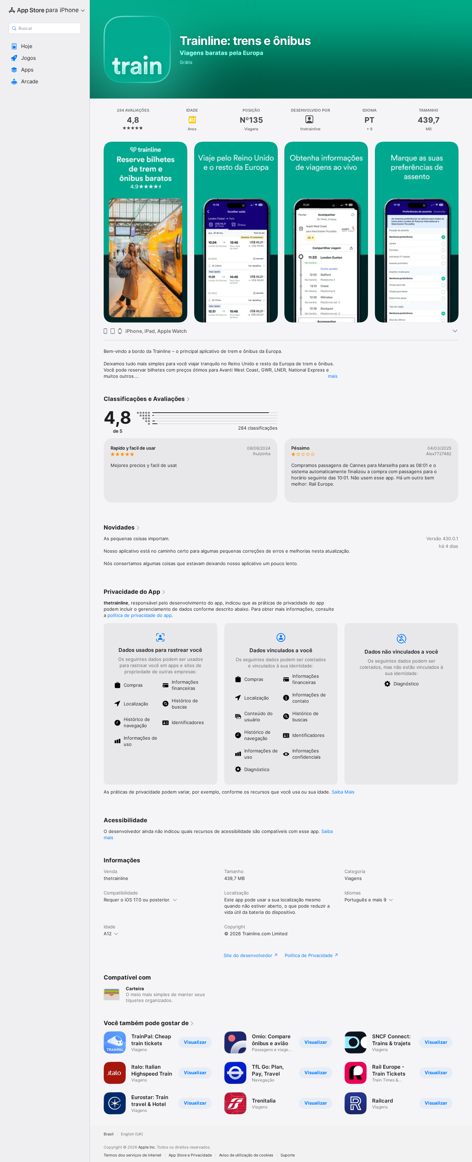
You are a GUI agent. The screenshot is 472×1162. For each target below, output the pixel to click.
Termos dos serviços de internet (132, 1155)
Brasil (109, 1134)
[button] (45, 46)
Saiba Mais (343, 792)
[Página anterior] (97, 232)
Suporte (288, 1155)
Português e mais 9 (365, 899)
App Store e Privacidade (190, 1155)
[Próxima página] (465, 232)
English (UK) (132, 1134)
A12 (108, 933)
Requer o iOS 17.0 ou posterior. (137, 899)
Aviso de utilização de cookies (246, 1155)
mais (333, 376)
